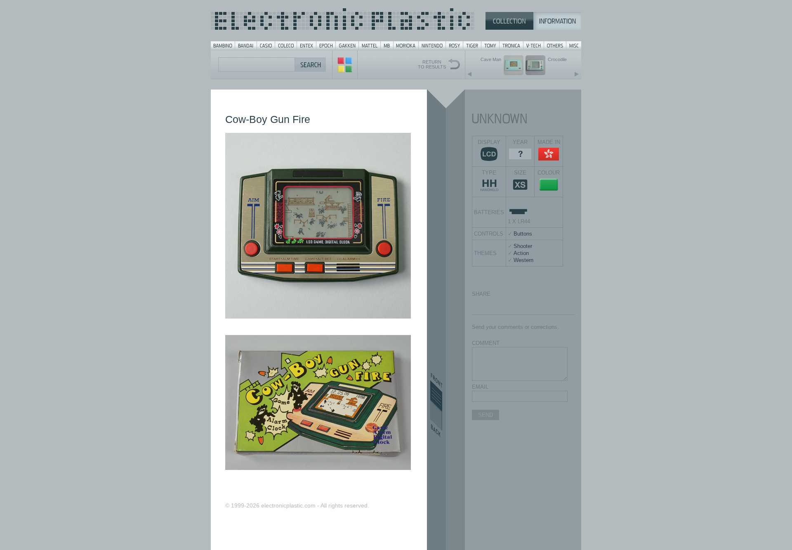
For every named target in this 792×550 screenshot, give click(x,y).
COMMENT (486, 343)
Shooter (523, 246)
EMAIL (480, 387)
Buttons (523, 234)
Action (521, 253)
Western (523, 260)
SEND (485, 415)
